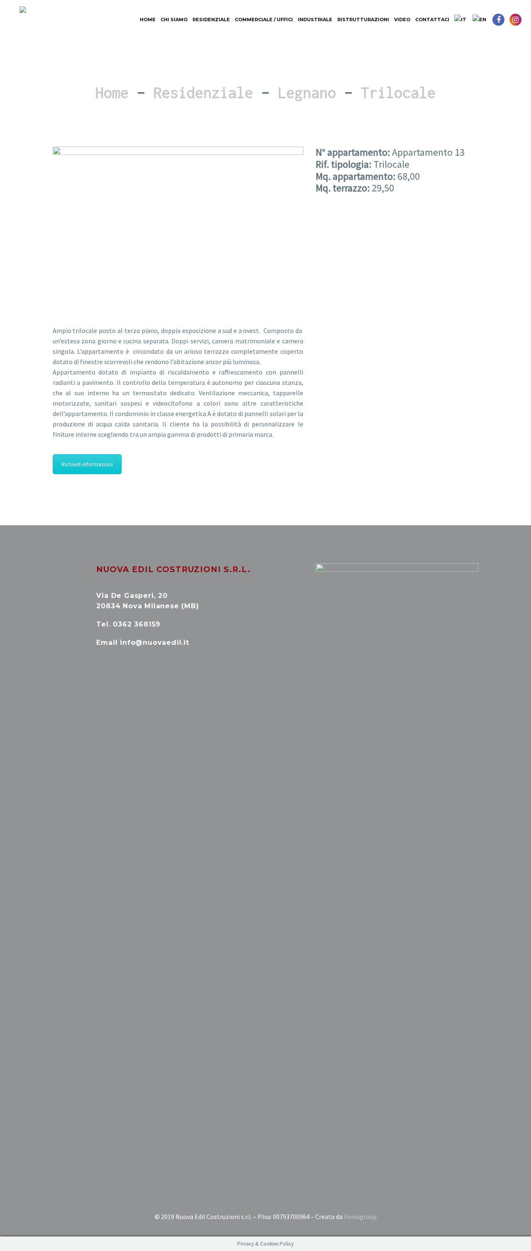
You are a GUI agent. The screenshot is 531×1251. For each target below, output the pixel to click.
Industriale (315, 19)
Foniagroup (360, 1216)
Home (148, 19)
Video (402, 19)
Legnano (307, 92)
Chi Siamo (174, 19)
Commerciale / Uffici (264, 19)
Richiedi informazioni (87, 464)
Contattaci (432, 19)
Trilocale (398, 92)
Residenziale (211, 19)
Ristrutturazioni (363, 19)
